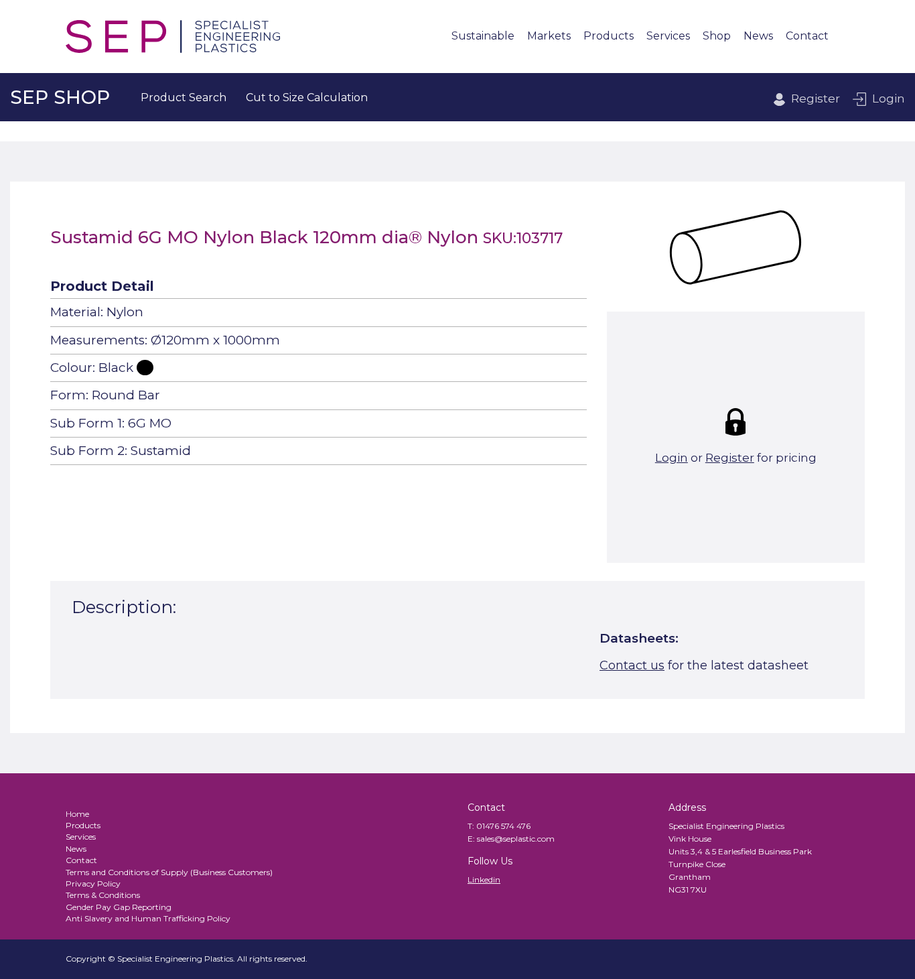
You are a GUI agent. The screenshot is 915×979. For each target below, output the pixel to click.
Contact (807, 36)
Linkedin (484, 879)
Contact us (632, 665)
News (758, 36)
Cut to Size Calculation (307, 97)
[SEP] (173, 36)
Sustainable (482, 36)
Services (668, 36)
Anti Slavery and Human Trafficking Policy (148, 918)
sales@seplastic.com (516, 839)
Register (815, 98)
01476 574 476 (503, 826)
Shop (717, 36)
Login (888, 98)
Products (608, 36)
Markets (549, 36)
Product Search (183, 97)
